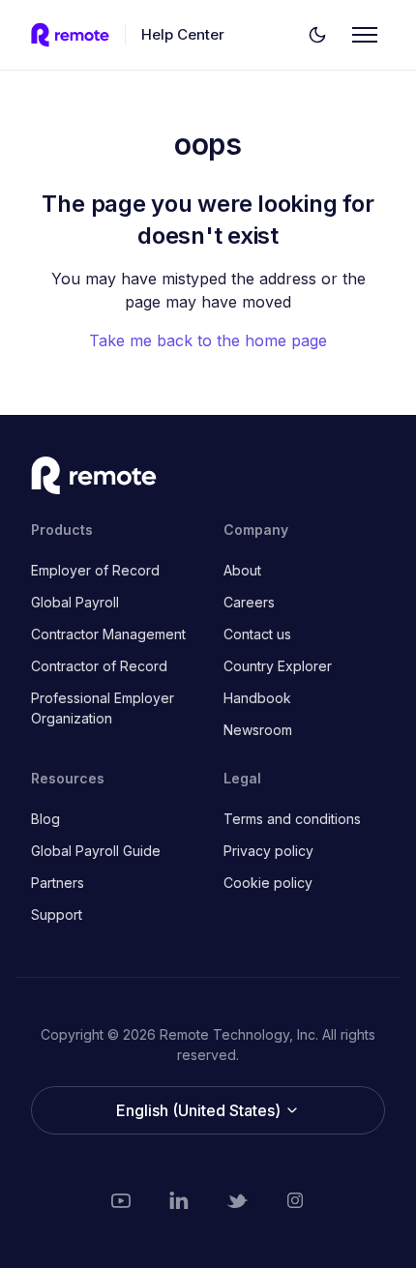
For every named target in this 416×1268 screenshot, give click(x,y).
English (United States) (200, 1110)
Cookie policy (267, 882)
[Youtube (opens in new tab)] (121, 1200)
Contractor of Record (99, 666)
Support (56, 914)
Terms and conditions (292, 819)
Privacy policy (268, 850)
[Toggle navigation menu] (364, 34)
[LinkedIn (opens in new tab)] (179, 1200)
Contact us (257, 634)
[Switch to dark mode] (317, 34)
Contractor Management (108, 634)
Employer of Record (95, 570)
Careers (249, 602)
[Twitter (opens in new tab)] (237, 1200)
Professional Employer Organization (102, 708)
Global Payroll (75, 602)
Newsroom (257, 730)
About (242, 570)
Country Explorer (277, 666)
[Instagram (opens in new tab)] (295, 1200)
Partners (57, 882)
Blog (45, 819)
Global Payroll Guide (96, 850)
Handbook (257, 698)
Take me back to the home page (208, 340)
